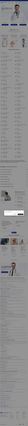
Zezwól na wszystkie (20, 214)
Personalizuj (15, 214)
